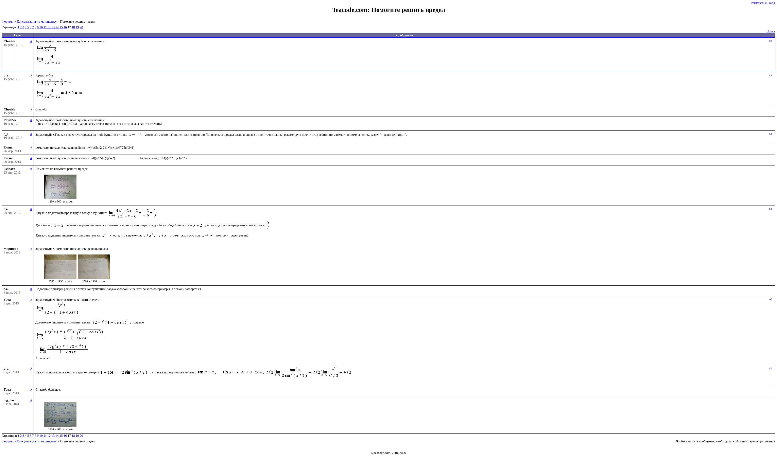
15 (61, 27)
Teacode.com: (351, 9)
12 (49, 27)
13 (53, 27)
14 (57, 27)
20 (81, 27)
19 (77, 27)
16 (65, 27)
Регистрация (758, 2)
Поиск (770, 31)
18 (73, 27)
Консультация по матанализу (37, 21)
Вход (772, 2)
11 (45, 27)
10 (41, 27)
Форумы (7, 21)
